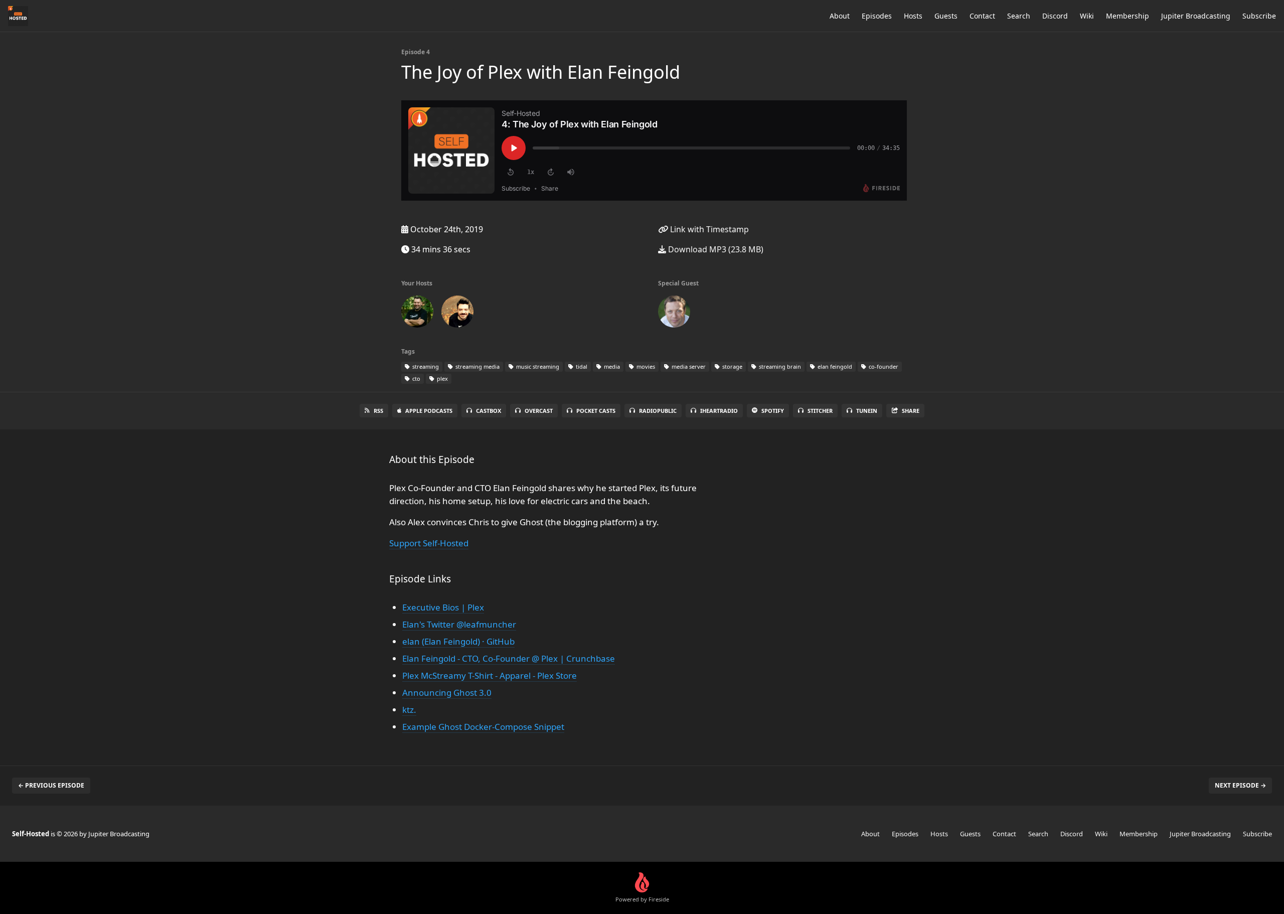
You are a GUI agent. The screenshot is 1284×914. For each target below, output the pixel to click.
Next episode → (1240, 785)
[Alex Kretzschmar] (417, 313)
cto (415, 378)
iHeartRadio (719, 410)
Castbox (488, 410)
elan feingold (834, 366)
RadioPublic (658, 410)
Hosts (913, 16)
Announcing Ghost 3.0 (447, 692)
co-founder (882, 366)
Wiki (1087, 16)
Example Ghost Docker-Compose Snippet (483, 726)
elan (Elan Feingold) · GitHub (458, 641)
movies (645, 366)
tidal (580, 366)
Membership (1127, 16)
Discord (1055, 16)
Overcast (539, 410)
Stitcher (820, 410)
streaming (425, 366)
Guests (945, 16)
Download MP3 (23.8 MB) (714, 249)
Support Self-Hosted (428, 543)
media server (688, 366)
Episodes (877, 16)
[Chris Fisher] (457, 313)
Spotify (772, 410)
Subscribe (1259, 16)
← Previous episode (51, 785)
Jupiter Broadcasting (1195, 16)
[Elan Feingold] (674, 313)
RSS (378, 410)
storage (731, 366)
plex (441, 378)
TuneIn (866, 410)
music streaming (537, 366)
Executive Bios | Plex (443, 607)
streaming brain (779, 366)
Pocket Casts (595, 410)
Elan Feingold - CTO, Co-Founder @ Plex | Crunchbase (508, 658)
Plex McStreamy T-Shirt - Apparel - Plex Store (489, 675)
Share (910, 410)
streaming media (477, 366)
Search (1018, 16)
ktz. (409, 709)
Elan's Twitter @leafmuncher (459, 624)
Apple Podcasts (428, 410)
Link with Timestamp (708, 229)
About (840, 16)
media (611, 366)
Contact (982, 16)
